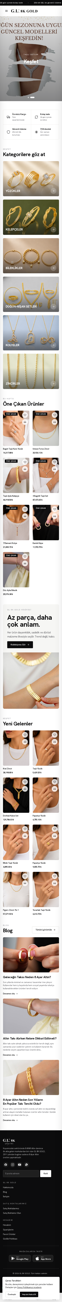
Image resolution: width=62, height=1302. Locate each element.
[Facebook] (5, 1164)
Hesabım (7, 1225)
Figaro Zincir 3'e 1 (11, 910)
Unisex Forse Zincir (41, 449)
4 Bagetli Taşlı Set (40, 496)
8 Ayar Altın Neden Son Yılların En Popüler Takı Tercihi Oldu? (23, 1102)
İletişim (6, 1196)
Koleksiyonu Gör (18, 644)
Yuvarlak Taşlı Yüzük (41, 910)
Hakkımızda (8, 1187)
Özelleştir (12, 1294)
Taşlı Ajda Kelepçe (11, 496)
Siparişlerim (8, 1229)
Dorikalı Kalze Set (10, 816)
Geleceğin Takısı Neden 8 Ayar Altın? (27, 977)
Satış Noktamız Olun (12, 1213)
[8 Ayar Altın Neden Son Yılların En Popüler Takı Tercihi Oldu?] (31, 1077)
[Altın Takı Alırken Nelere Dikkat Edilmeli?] (31, 1016)
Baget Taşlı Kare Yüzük (13, 449)
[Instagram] (12, 1164)
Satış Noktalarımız (11, 1208)
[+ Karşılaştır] (25, 422)
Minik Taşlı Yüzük (10, 863)
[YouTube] (19, 1164)
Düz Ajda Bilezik (10, 590)
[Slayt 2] (33, 97)
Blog (5, 1192)
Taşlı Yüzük (37, 769)
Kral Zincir (7, 769)
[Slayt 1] (30, 97)
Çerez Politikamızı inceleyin (29, 1287)
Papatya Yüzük (39, 816)
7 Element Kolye (10, 543)
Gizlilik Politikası (10, 1238)
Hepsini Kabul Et (29, 1294)
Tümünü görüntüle (44, 929)
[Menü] (6, 10)
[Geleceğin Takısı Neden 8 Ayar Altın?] (31, 955)
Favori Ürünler (9, 1234)
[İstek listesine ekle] (25, 415)
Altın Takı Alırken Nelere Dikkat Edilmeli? (29, 1038)
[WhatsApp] (26, 1164)
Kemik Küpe (38, 543)
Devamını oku (9, 993)
